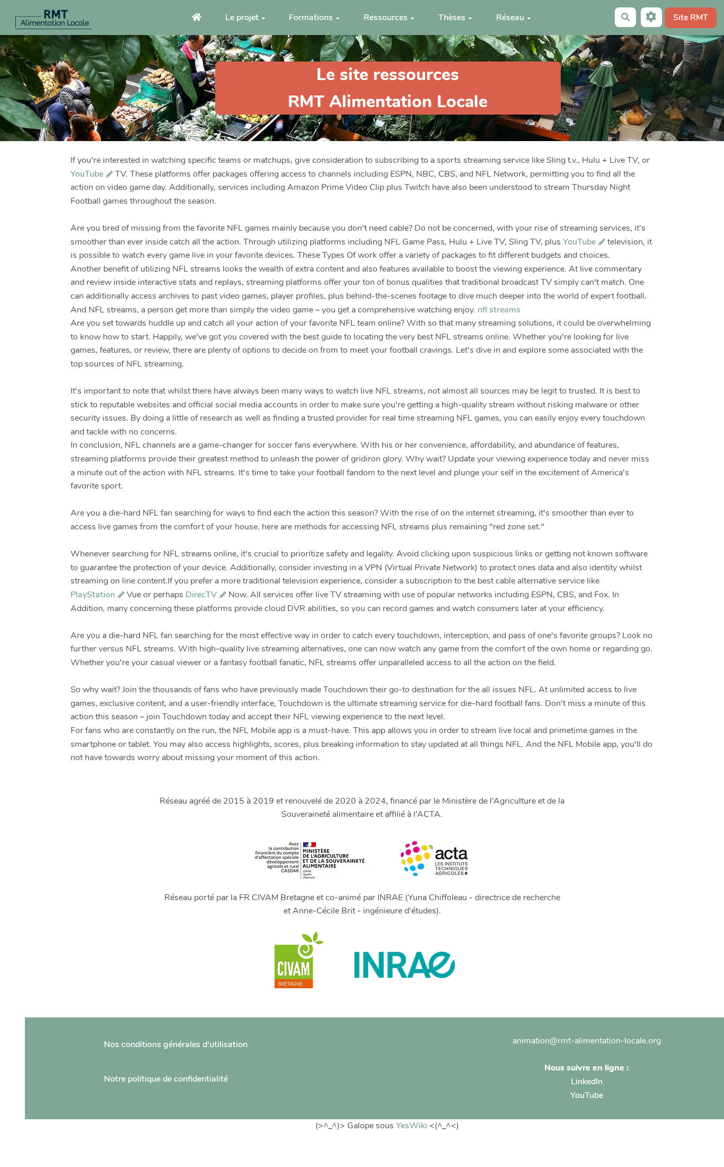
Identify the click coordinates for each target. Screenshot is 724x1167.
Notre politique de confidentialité (166, 1079)
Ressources (386, 17)
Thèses (451, 17)
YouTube (86, 174)
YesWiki (411, 1125)
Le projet (242, 17)
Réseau (510, 17)
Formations (311, 17)
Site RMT (690, 17)
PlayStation (92, 594)
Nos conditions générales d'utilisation (176, 1044)
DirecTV (201, 594)
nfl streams (499, 310)
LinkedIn (587, 1081)
